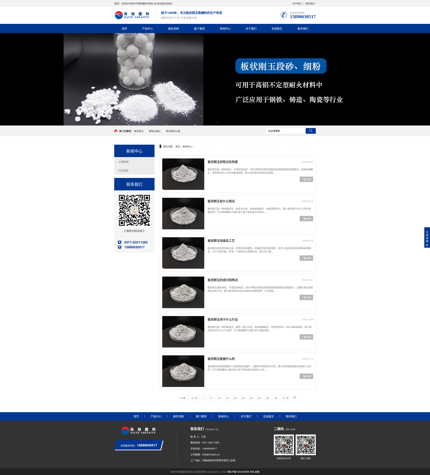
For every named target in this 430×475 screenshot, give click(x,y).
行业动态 (123, 170)
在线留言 (277, 28)
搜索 (311, 131)
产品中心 (147, 28)
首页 (124, 28)
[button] (212, 122)
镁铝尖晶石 (155, 131)
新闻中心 (225, 28)
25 (267, 398)
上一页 (194, 398)
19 (227, 398)
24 (259, 398)
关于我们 (297, 3)
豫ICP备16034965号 (238, 471)
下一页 (286, 398)
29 (275, 398)
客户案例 (199, 28)
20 (235, 398)
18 (219, 398)
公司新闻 (123, 161)
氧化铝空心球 (173, 131)
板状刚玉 (138, 131)
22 (243, 398)
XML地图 (255, 471)
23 (251, 398)
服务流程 (173, 28)
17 (211, 398)
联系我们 (310, 3)
